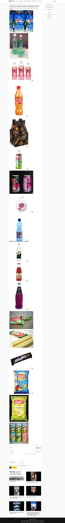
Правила (49, 13)
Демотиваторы (33, 1)
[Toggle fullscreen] (39, 479)
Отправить (14, 467)
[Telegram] (39, 447)
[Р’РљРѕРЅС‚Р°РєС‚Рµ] (36, 447)
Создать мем (49, 9)
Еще (41, 1)
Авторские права (41, 521)
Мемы (25, 1)
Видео (18, 1)
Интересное (28, 1)
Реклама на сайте (49, 18)
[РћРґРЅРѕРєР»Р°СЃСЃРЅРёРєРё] (37, 447)
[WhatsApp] (40, 447)
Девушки (21, 1)
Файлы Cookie (49, 15)
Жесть (38, 1)
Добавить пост (49, 4)
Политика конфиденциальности (49, 14)
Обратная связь (23, 521)
